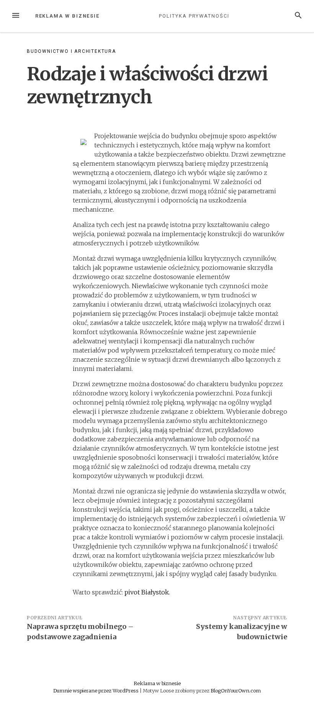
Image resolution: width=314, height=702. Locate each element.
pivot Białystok (146, 592)
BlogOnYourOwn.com (236, 690)
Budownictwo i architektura (71, 51)
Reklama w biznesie (67, 16)
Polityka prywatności (194, 16)
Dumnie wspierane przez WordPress (96, 690)
